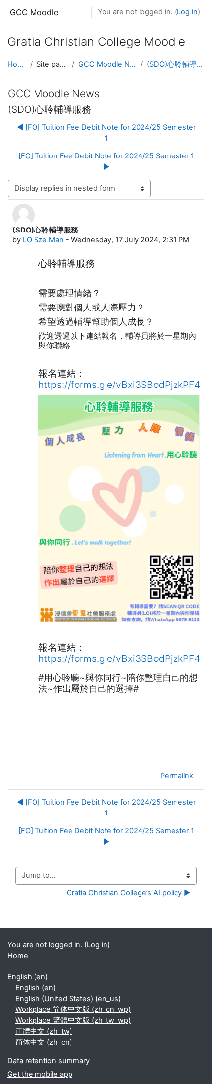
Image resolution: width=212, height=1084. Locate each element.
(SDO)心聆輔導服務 (176, 64)
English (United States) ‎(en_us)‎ (68, 998)
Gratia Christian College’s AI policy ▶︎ (128, 893)
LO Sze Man (43, 239)
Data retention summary (48, 1060)
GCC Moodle (34, 12)
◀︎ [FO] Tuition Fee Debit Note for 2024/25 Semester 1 (106, 133)
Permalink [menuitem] (176, 776)
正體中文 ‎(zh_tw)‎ (43, 1031)
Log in (187, 11)
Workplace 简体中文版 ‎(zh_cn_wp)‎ (73, 1009)
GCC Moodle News (107, 64)
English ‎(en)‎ (27, 976)
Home (16, 64)
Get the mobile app (39, 1074)
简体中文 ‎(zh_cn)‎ (43, 1042)
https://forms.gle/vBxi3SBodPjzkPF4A (122, 384)
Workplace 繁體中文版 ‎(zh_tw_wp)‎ (73, 1020)
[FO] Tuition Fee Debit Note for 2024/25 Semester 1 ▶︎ (106, 161)
